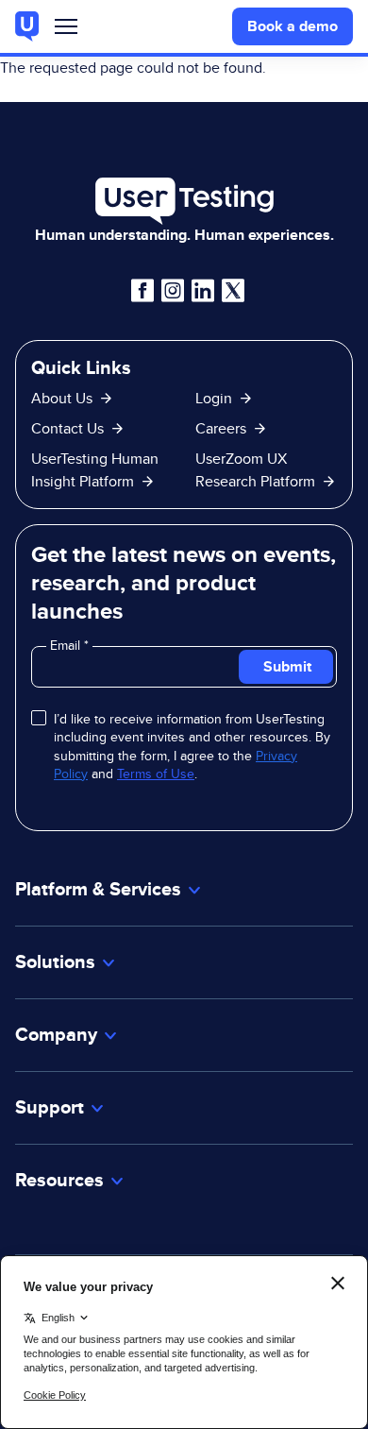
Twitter (233, 291)
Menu (66, 30)
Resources (59, 1180)
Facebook (142, 291)
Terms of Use (155, 773)
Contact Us (67, 428)
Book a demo (292, 26)
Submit (287, 666)
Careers (220, 428)
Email (67, 645)
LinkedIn (203, 291)
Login (213, 398)
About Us (61, 398)
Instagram (172, 291)
